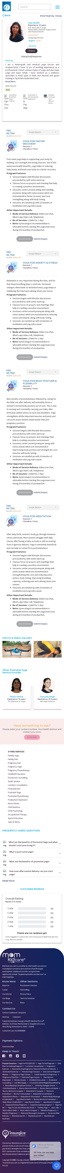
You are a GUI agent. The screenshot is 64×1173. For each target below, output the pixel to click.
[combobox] (17, 596)
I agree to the (33, 603)
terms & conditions (40, 603)
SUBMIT (32, 614)
